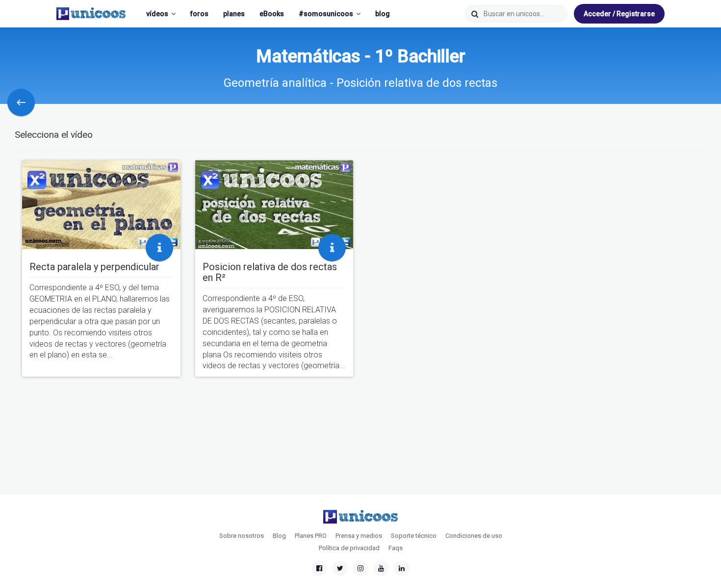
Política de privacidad (349, 548)
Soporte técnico (414, 535)
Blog (279, 535)
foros (199, 14)
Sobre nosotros (241, 535)
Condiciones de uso (473, 535)
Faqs (395, 548)
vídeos (157, 14)
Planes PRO (311, 535)
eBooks (271, 14)
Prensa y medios (358, 535)
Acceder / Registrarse (619, 14)
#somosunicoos (326, 14)
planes (234, 14)
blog (382, 14)
